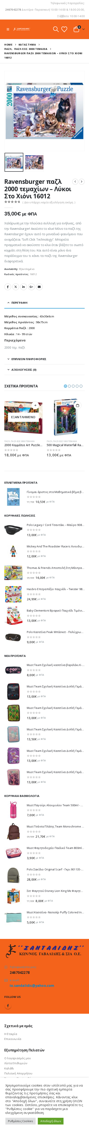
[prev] (75, 182)
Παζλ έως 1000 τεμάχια (65, 441)
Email (39, 286)
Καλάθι (9, 1068)
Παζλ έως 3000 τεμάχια (23, 441)
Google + (31, 286)
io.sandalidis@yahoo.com (32, 985)
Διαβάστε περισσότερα (35, 405)
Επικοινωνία (12, 1039)
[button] (7, 29)
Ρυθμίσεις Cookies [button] (20, 1121)
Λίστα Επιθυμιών (15, 1063)
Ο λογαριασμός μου (17, 1058)
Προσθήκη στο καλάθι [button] (77, 405)
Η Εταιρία (10, 1034)
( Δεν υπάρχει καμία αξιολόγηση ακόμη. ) (48, 202)
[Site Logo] (21, 29)
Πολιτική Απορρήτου (18, 1073)
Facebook (7, 286)
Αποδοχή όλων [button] (50, 1121)
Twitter (15, 286)
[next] (82, 182)
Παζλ (7, 441)
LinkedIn (23, 286)
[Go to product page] (66, 417)
